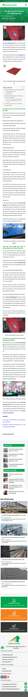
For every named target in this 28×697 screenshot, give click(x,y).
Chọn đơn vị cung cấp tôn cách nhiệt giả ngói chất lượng (13, 104)
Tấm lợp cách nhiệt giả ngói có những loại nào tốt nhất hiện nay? (13, 96)
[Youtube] (5, 677)
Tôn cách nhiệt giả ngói (8, 43)
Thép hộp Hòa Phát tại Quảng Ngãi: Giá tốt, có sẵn (13, 559)
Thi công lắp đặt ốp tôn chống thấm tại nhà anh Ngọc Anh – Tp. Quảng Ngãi (16, 487)
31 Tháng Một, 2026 (7, 561)
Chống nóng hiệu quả (10, 91)
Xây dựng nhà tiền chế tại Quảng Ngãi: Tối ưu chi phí (13, 537)
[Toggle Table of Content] (22, 88)
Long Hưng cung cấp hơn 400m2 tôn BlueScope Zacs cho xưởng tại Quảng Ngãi (16, 481)
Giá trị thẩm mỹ (10, 92)
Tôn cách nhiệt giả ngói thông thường (14, 99)
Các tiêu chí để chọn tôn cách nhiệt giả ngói (14, 89)
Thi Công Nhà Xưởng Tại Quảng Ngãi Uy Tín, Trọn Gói (14, 515)
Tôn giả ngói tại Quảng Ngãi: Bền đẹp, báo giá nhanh (13, 581)
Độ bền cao (9, 94)
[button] (26, 5)
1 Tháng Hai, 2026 (7, 517)
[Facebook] (2, 677)
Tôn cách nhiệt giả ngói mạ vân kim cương (14, 101)
